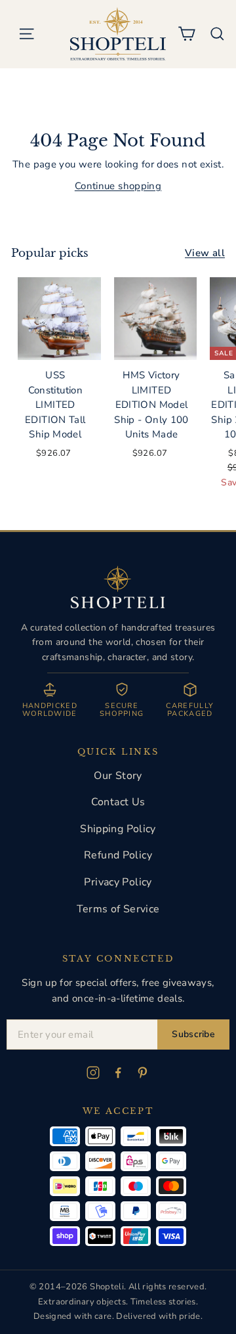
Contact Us (118, 802)
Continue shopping (118, 185)
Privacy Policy (117, 882)
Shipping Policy (118, 829)
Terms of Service (118, 909)
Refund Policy (118, 855)
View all (205, 252)
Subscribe (193, 1034)
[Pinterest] (143, 1072)
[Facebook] (118, 1072)
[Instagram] (93, 1072)
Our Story (118, 775)
